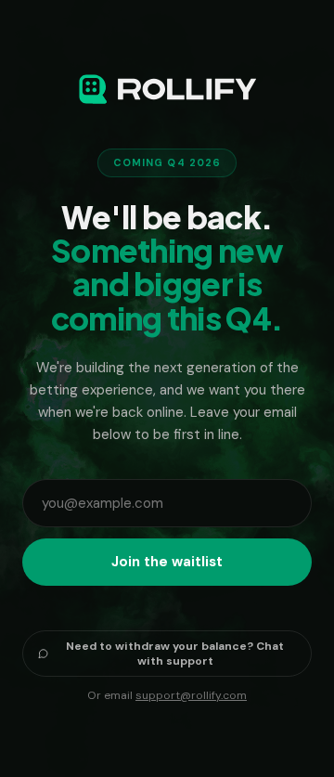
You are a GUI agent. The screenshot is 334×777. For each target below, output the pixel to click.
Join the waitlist (167, 561)
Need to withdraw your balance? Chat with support (175, 653)
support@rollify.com (191, 695)
